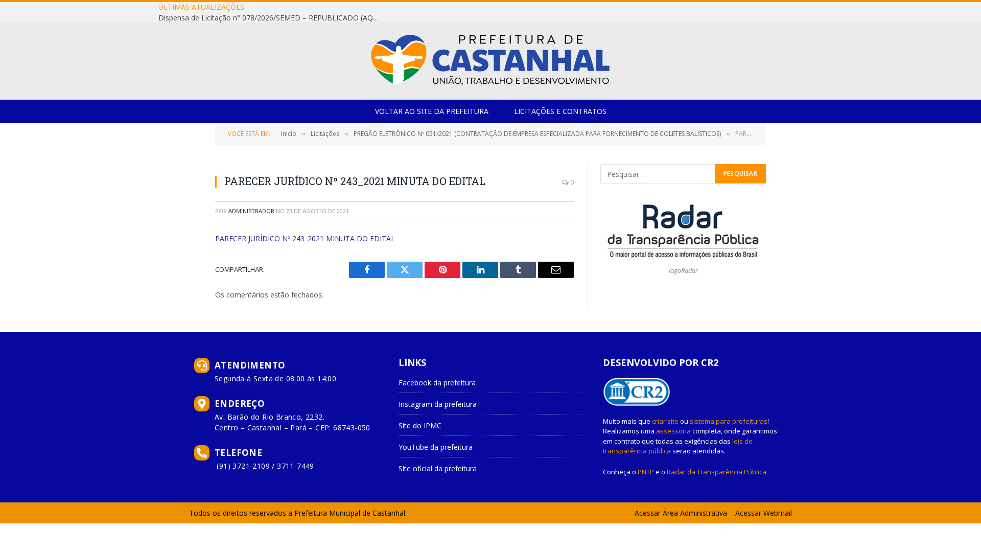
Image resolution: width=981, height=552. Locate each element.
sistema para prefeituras (728, 421)
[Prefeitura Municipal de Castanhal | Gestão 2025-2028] (490, 61)
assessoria (673, 430)
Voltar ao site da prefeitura (431, 111)
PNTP (646, 471)
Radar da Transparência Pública (716, 471)
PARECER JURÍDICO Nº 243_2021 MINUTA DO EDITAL (305, 238)
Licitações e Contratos (560, 111)
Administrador (251, 211)
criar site (665, 421)
